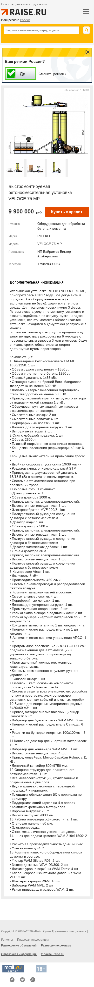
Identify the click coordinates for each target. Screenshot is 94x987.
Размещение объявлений (19, 945)
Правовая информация (33, 939)
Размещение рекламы (56, 945)
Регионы (7, 939)
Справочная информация (19, 954)
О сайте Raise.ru (52, 954)
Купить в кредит (66, 212)
